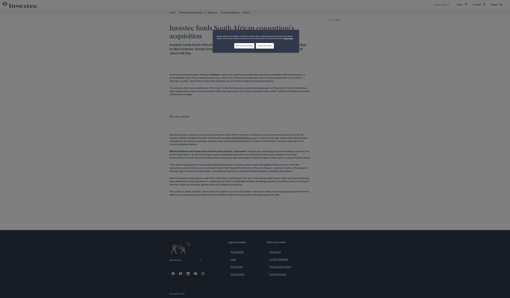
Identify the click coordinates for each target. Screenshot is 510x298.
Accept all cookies (265, 46)
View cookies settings (244, 46)
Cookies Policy (288, 38)
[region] (256, 41)
